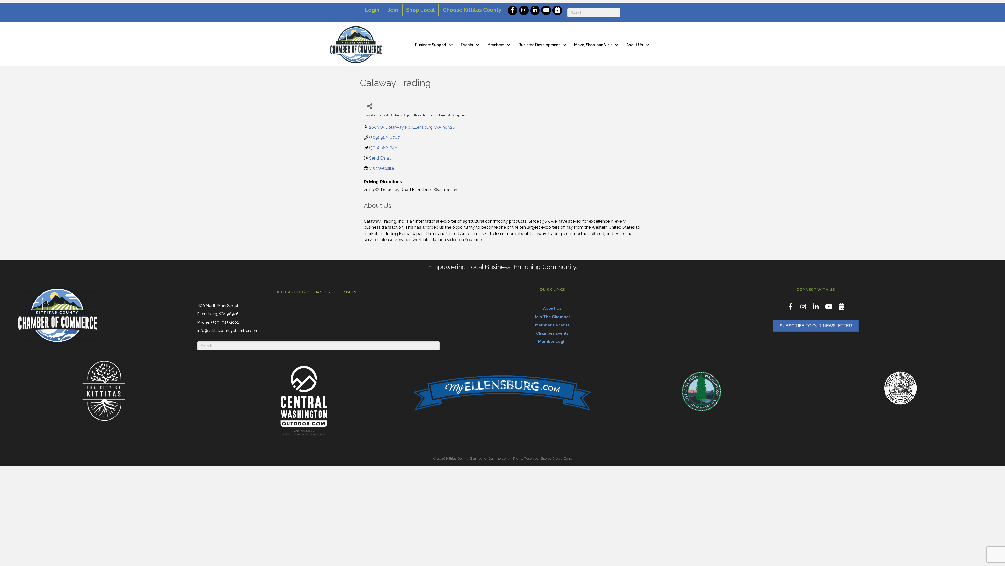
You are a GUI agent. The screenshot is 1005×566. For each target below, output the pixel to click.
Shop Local (420, 10)
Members (495, 45)
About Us (634, 45)
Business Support (430, 45)
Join (393, 10)
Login (372, 10)
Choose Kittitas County (472, 10)
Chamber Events (552, 333)
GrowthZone (562, 458)
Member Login (552, 341)
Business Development (539, 45)
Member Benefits (552, 325)
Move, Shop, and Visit (593, 45)
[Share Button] (370, 106)
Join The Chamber (552, 316)
